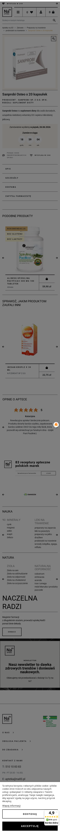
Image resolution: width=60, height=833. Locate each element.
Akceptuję (30, 826)
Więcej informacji (11, 805)
